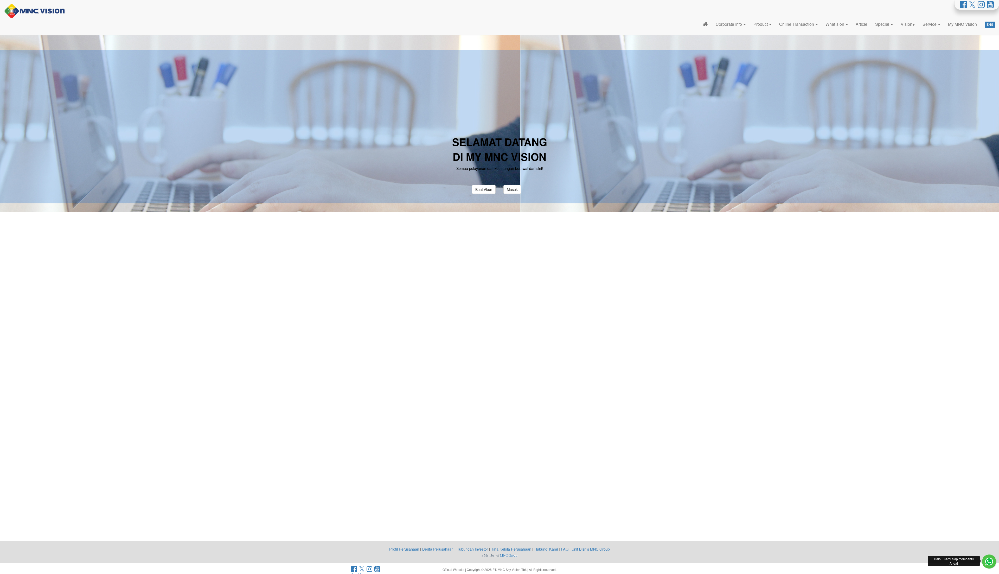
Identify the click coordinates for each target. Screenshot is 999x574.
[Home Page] (705, 24)
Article (861, 24)
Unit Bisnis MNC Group (591, 549)
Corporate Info (729, 24)
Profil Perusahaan (404, 549)
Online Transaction (797, 24)
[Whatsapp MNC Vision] (989, 561)
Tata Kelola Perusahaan (511, 549)
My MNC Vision (962, 24)
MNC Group (508, 555)
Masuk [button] (512, 189)
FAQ (564, 549)
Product (761, 24)
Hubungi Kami (546, 549)
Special (882, 24)
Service (930, 24)
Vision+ (908, 24)
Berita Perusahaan (437, 549)
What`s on (835, 24)
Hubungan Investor (472, 549)
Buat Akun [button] (483, 189)
